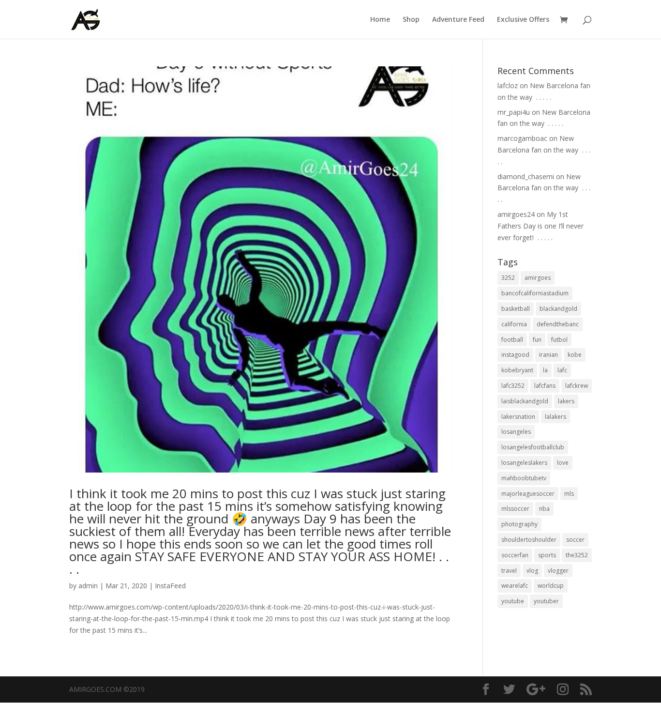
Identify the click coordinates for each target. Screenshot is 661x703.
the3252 (577, 555)
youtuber (546, 601)
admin (88, 585)
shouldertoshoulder (528, 539)
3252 (508, 278)
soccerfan (514, 555)
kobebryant (517, 370)
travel (509, 570)
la (545, 370)
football (512, 340)
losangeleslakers (524, 462)
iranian (548, 355)
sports (547, 555)
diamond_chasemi (525, 176)
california (514, 324)
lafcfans (545, 386)
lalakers (555, 417)
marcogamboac (522, 138)
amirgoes (538, 278)
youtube (512, 601)
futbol (559, 340)
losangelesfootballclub (532, 447)
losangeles (516, 432)
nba (544, 508)
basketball (515, 309)
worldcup (551, 585)
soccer (575, 539)
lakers (566, 401)
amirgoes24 (516, 214)
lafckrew (576, 386)
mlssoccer (515, 508)
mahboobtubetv (523, 478)
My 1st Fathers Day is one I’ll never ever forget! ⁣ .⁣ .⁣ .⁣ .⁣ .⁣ (540, 226)
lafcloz (507, 85)
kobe (575, 355)
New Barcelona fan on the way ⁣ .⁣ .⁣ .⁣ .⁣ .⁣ (543, 150)
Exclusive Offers (523, 20)
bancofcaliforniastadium (535, 293)
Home (380, 20)
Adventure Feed (458, 20)
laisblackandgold (524, 401)
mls (569, 493)
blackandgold (558, 309)
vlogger (558, 570)
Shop (411, 20)
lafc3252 (513, 386)
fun (537, 340)
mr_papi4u (513, 112)
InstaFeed (170, 585)
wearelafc (514, 585)
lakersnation (518, 417)
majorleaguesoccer (528, 493)
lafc (562, 370)
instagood (515, 355)
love (563, 462)
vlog (532, 570)
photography (519, 524)
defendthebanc (558, 324)
